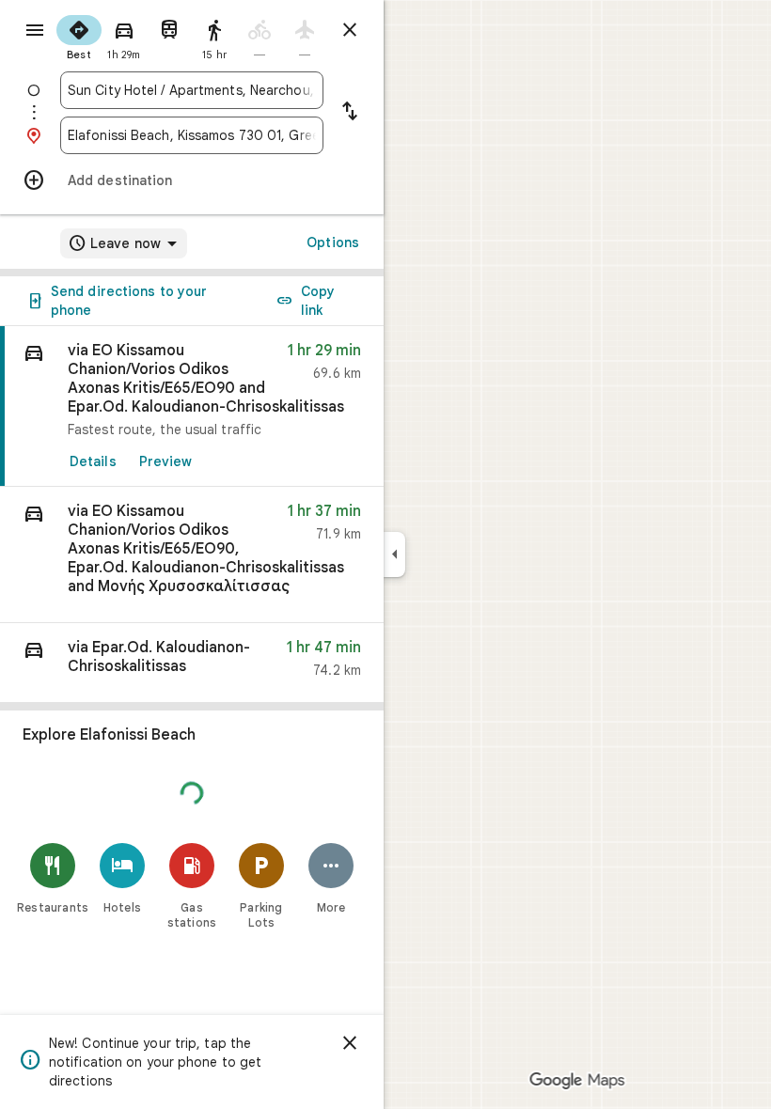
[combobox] (192, 90)
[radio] (79, 35)
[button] (192, 555)
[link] (192, 406)
